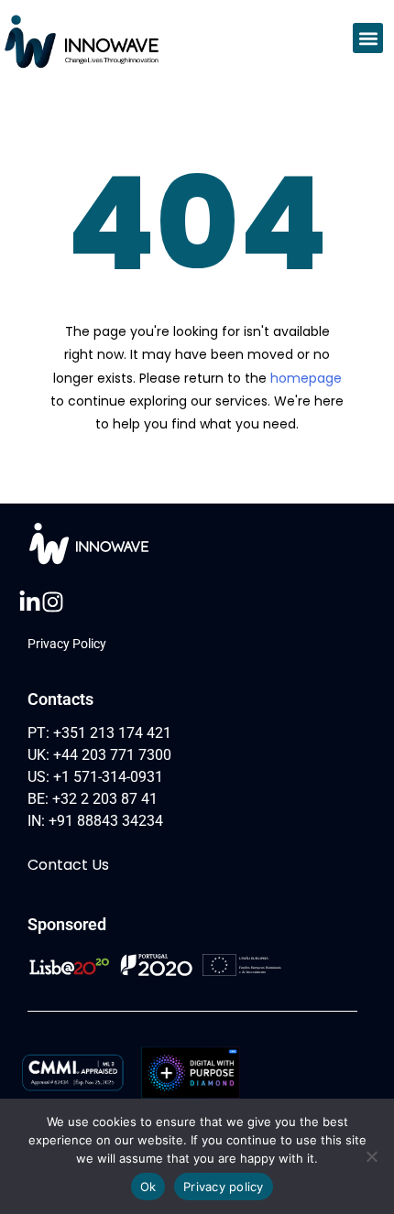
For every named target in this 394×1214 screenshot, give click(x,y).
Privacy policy (223, 1186)
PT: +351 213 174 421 (99, 733)
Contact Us (68, 864)
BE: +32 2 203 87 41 (92, 799)
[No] (371, 1156)
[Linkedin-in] (29, 602)
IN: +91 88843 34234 (95, 820)
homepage (306, 378)
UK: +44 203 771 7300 (99, 755)
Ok (148, 1186)
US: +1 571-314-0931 (95, 777)
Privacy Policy (66, 643)
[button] (368, 38)
